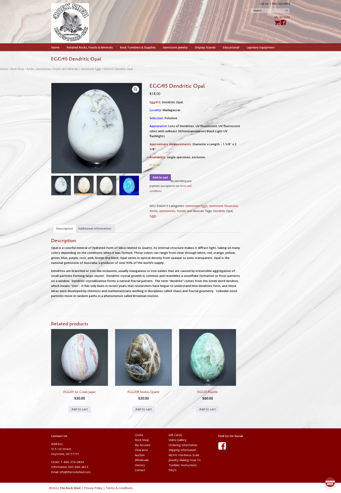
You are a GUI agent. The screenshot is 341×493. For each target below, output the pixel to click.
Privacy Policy (93, 488)
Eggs (153, 216)
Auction (140, 455)
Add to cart (160, 177)
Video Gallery (177, 440)
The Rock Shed (74, 22)
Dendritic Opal (222, 211)
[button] (135, 89)
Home (4, 69)
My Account (282, 17)
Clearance (141, 450)
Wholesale (142, 460)
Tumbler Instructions (183, 465)
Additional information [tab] (94, 228)
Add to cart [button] (79, 409)
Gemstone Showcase (223, 206)
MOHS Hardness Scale (184, 455)
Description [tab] (64, 228)
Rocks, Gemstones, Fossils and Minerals (52, 69)
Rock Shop (17, 69)
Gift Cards (175, 435)
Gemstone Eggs (91, 69)
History (140, 465)
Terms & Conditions (119, 488)
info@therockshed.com (75, 472)
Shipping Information (182, 450)
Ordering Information (183, 445)
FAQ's (172, 470)
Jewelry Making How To (185, 460)
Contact (140, 470)
